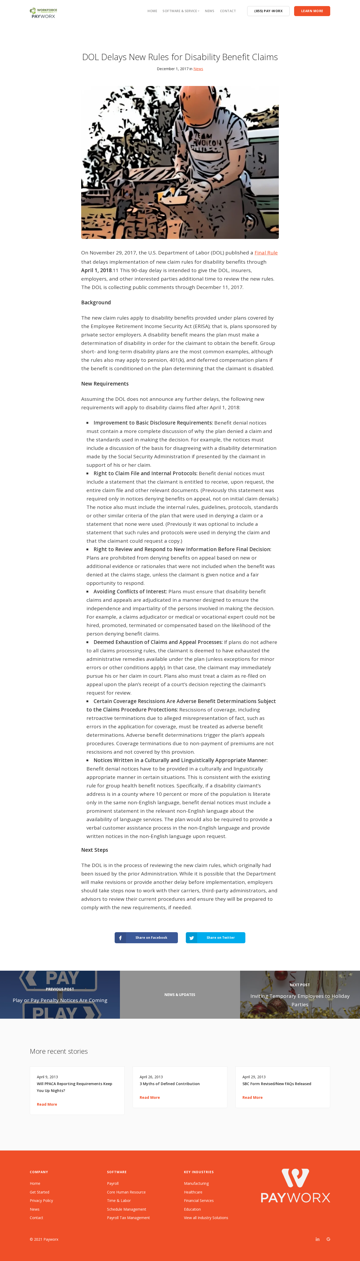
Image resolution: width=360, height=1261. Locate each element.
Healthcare (193, 1192)
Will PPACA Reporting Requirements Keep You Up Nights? (74, 1087)
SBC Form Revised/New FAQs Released (276, 1083)
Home (152, 11)
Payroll (113, 1183)
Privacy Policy (41, 1200)
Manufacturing (196, 1183)
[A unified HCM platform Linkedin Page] (317, 1239)
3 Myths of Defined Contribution (170, 1083)
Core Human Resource (126, 1192)
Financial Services (199, 1200)
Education (192, 1209)
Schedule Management (126, 1209)
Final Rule (266, 252)
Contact (228, 11)
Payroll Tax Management (128, 1217)
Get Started (39, 1192)
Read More (47, 1104)
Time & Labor (119, 1200)
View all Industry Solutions (206, 1217)
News (209, 11)
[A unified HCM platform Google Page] (328, 1239)
